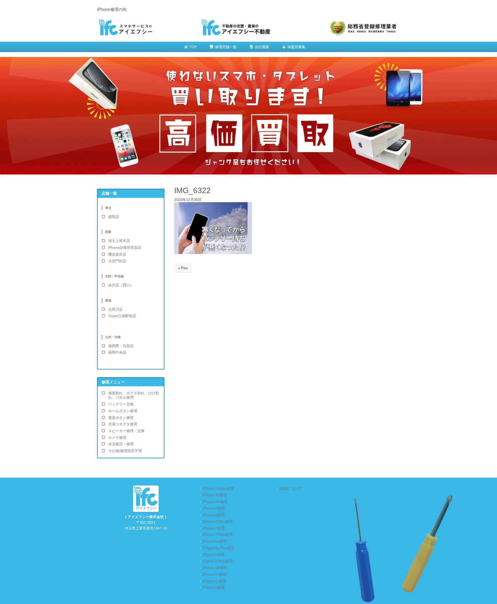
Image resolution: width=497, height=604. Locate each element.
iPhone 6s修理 (214, 541)
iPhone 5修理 (213, 588)
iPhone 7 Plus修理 (217, 535)
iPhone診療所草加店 (124, 248)
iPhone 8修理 (213, 515)
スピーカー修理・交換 (126, 431)
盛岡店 (113, 217)
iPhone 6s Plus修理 (218, 548)
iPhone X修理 (214, 508)
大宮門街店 (117, 261)
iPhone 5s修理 (214, 574)
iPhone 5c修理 (214, 581)
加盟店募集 (296, 47)
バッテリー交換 (121, 404)
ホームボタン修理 (122, 411)
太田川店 (115, 309)
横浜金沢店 (117, 254)
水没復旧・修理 (121, 444)
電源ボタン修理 (121, 418)
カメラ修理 (117, 438)
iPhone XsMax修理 (218, 489)
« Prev (183, 268)
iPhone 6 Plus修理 (217, 561)
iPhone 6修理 (213, 555)
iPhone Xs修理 (214, 495)
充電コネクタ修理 (122, 424)
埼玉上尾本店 (119, 241)
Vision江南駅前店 (122, 316)
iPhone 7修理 (213, 528)
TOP (193, 47)
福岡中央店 (117, 352)
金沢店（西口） (121, 285)
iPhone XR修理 (215, 502)
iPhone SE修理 (215, 568)
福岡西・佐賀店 (121, 346)
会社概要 (262, 47)
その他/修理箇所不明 (125, 451)
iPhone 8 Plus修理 (217, 521)
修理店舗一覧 (226, 47)
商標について (290, 489)
